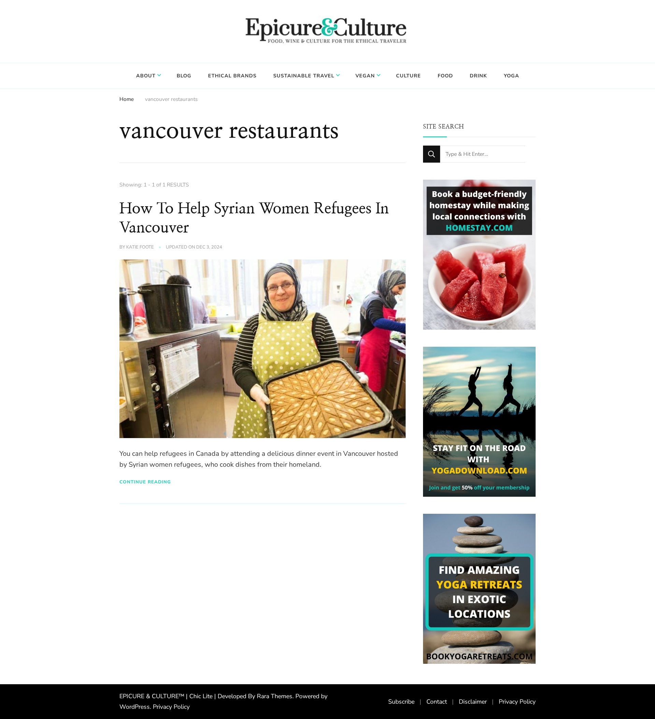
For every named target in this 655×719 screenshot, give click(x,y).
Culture (408, 75)
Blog (184, 75)
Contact (436, 702)
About (146, 75)
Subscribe (401, 702)
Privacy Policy (171, 707)
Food (445, 75)
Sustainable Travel (303, 75)
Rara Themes (274, 696)
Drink (478, 75)
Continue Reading (145, 482)
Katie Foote (140, 247)
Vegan (365, 75)
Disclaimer (473, 702)
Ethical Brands (232, 75)
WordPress (134, 707)
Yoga (511, 75)
